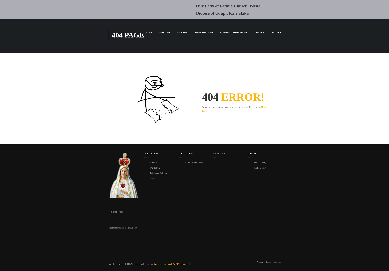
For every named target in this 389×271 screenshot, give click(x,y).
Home (149, 32)
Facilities (183, 32)
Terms (268, 262)
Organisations (204, 32)
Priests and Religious (159, 173)
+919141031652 (116, 212)
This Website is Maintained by (140, 264)
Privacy (259, 262)
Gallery (259, 32)
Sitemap (277, 262)
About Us (164, 32)
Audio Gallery (260, 168)
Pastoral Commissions (233, 32)
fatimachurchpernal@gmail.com (123, 228)
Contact (276, 32)
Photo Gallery (260, 162)
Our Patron (155, 168)
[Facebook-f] (113, 236)
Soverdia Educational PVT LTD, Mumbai (171, 264)
